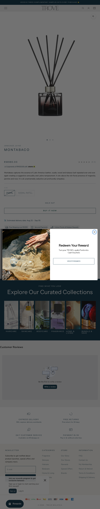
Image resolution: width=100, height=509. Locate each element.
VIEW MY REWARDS (74, 261)
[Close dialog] (94, 232)
